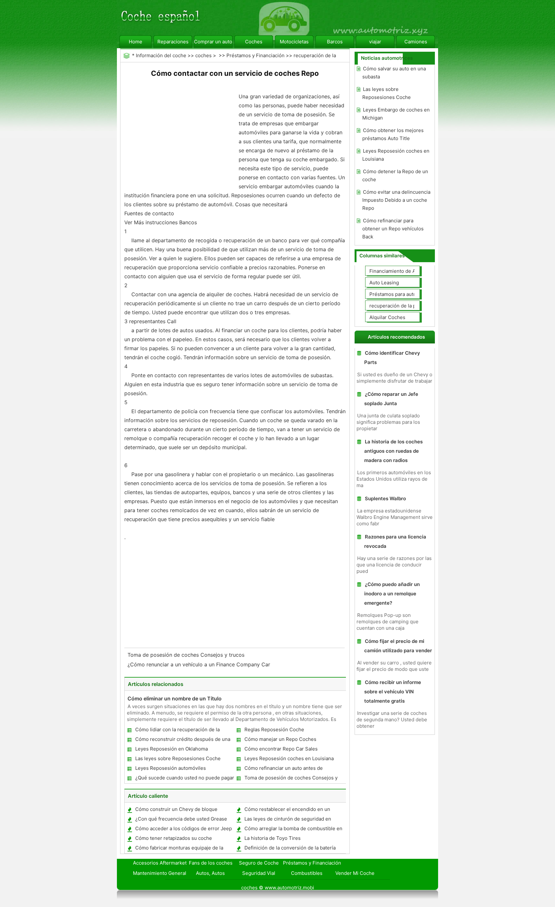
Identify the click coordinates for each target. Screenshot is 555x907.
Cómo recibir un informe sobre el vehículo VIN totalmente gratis (392, 691)
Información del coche (161, 55)
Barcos (335, 42)
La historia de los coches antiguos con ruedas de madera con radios (393, 451)
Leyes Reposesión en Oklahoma (171, 749)
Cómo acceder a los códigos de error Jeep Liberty (183, 829)
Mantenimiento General (159, 873)
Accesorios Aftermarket (160, 863)
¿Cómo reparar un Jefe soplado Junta (391, 398)
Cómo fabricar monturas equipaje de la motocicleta (179, 849)
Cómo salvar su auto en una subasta (394, 73)
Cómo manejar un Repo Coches (280, 739)
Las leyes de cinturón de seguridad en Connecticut (287, 820)
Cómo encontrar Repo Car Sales (281, 749)
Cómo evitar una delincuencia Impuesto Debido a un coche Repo (396, 200)
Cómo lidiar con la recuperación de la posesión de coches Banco (177, 730)
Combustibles (306, 873)
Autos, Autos (210, 873)
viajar (375, 42)
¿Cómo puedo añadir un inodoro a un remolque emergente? (392, 593)
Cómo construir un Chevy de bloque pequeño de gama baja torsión (176, 810)
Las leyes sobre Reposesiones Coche (178, 758)
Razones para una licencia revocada (395, 541)
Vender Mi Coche (354, 873)
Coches (253, 42)
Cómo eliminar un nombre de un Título (175, 698)
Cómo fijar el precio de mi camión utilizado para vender (398, 646)
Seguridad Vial (258, 873)
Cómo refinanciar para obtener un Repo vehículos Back (393, 229)
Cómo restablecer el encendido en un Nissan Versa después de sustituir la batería (293, 810)
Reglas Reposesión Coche (274, 729)
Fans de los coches (211, 863)
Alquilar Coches (387, 317)
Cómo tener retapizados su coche (173, 838)
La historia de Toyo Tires (272, 838)
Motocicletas (294, 42)
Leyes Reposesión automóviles (170, 768)
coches (203, 55)
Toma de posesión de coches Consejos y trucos (187, 655)
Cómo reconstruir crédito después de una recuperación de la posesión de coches (182, 740)
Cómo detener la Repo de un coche (395, 175)
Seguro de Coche (259, 863)
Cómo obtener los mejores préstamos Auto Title (393, 134)
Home (135, 42)
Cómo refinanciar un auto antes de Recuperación (283, 769)
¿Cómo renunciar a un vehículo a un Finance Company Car (200, 664)
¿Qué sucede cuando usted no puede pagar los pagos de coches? (184, 779)
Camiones (415, 42)
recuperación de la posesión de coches (414, 306)
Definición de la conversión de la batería (290, 848)
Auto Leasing (384, 283)
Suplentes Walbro (385, 498)
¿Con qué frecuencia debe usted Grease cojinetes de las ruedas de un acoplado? (181, 820)
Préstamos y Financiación (255, 55)
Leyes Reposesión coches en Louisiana (289, 758)
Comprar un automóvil (213, 42)
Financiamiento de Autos (397, 271)
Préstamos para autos (394, 294)
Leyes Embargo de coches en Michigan (396, 114)
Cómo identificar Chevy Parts (392, 357)
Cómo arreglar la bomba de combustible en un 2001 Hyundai (293, 829)
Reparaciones (173, 42)
